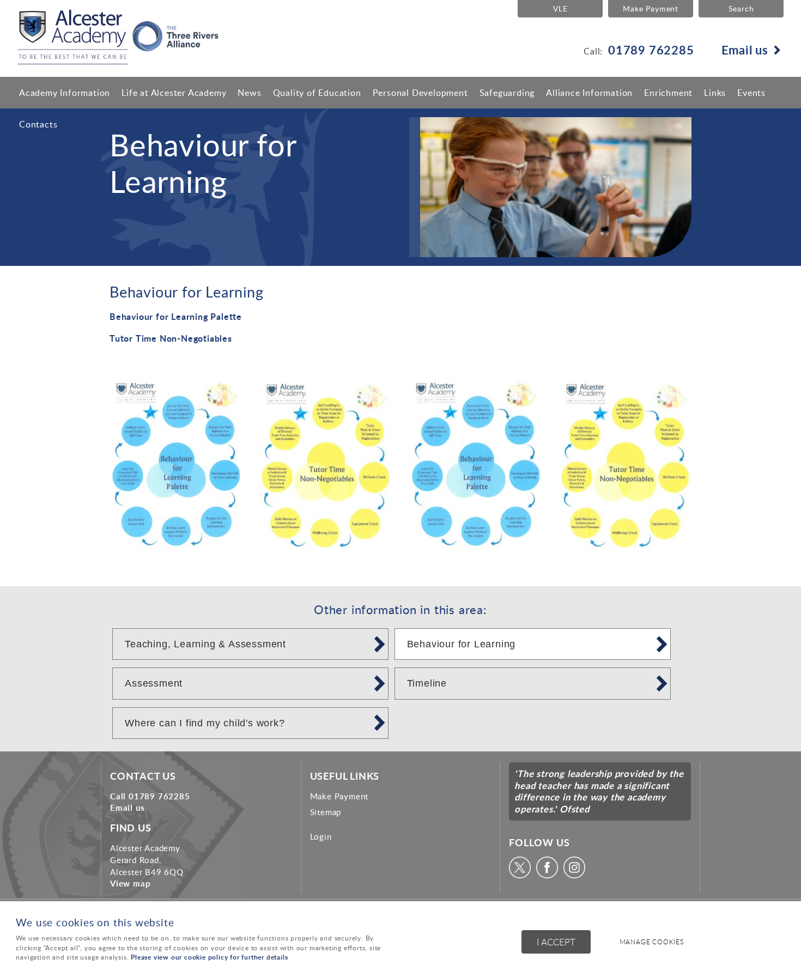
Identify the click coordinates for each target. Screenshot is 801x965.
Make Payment (650, 8)
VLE (560, 8)
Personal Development (420, 93)
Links (715, 93)
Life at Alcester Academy (174, 93)
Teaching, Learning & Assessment (205, 644)
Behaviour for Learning (461, 644)
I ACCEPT (556, 942)
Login (321, 836)
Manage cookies (652, 942)
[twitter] (521, 875)
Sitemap (326, 811)
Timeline (427, 683)
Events (751, 93)
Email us (744, 49)
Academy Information (64, 93)
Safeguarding (507, 93)
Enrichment (668, 93)
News (249, 93)
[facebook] (548, 875)
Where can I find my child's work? (204, 723)
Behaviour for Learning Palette (176, 316)
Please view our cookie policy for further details (209, 957)
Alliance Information (589, 93)
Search (741, 8)
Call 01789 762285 (150, 796)
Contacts (38, 124)
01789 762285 (651, 49)
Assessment (154, 683)
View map (130, 883)
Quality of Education (317, 93)
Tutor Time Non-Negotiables (171, 338)
